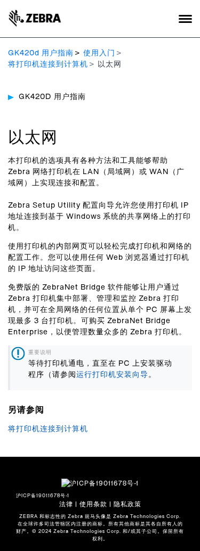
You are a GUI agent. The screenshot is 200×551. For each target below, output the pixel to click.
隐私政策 (127, 504)
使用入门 (99, 53)
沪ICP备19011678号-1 (42, 496)
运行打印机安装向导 (112, 375)
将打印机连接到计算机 (48, 64)
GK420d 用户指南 (41, 53)
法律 (66, 504)
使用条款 (93, 504)
